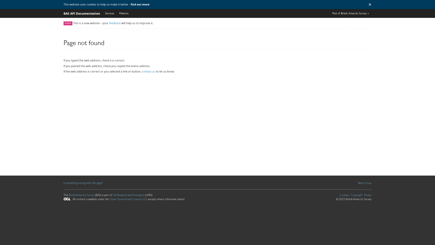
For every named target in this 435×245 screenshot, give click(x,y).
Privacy (367, 195)
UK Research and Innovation (128, 195)
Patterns (123, 13)
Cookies (344, 195)
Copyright (356, 195)
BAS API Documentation (82, 13)
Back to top (364, 183)
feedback (115, 23)
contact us (148, 71)
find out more (140, 4)
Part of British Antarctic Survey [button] (349, 13)
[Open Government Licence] (67, 199)
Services (109, 13)
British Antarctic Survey (81, 195)
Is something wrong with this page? (83, 183)
